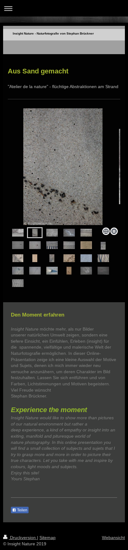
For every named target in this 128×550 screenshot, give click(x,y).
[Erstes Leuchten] (103, 271)
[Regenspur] (103, 258)
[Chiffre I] (86, 233)
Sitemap (47, 537)
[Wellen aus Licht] (18, 283)
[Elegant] (18, 271)
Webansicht (113, 537)
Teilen (21, 510)
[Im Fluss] (69, 233)
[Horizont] (18, 233)
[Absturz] (35, 271)
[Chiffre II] (52, 245)
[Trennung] (86, 258)
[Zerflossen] (86, 245)
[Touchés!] (69, 245)
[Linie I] (64, 166)
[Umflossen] (35, 245)
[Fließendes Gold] (51, 258)
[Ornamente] (103, 246)
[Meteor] (18, 245)
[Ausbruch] (69, 258)
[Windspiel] (17, 258)
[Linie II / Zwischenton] (34, 258)
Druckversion (23, 537)
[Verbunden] (52, 233)
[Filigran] (86, 271)
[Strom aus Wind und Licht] (52, 271)
